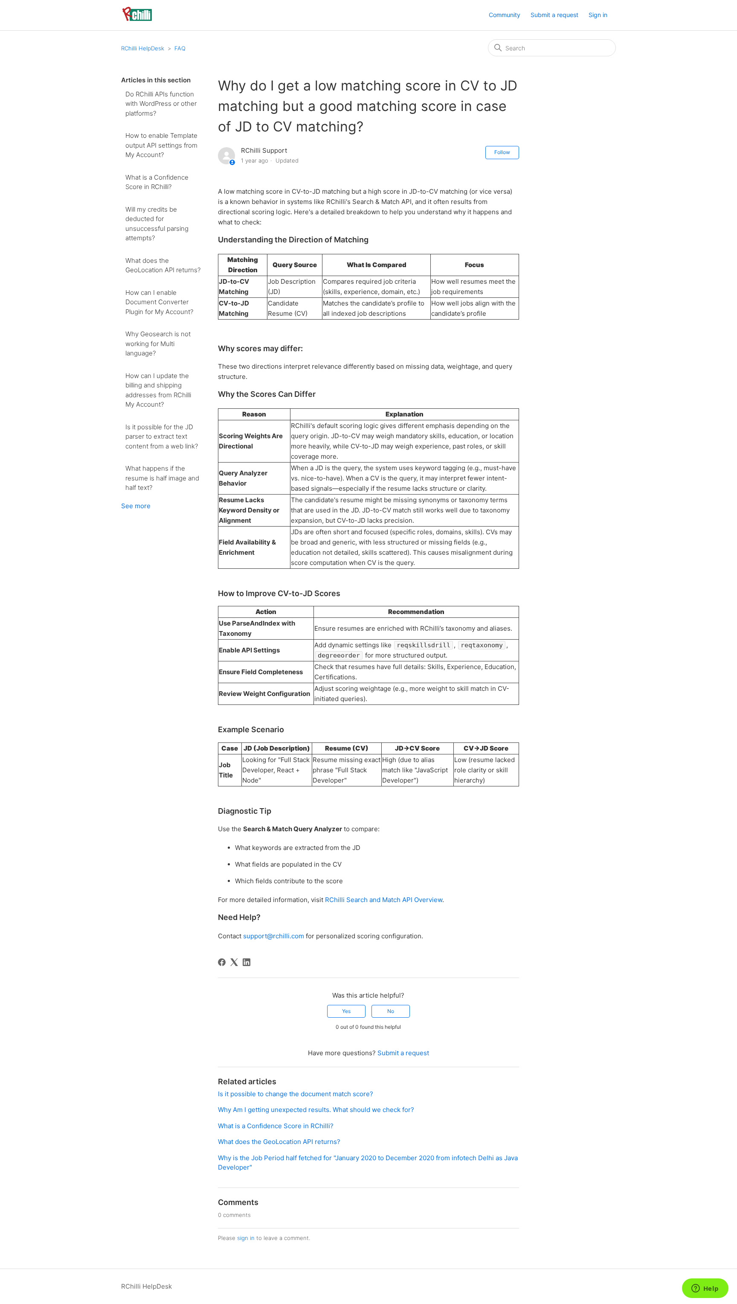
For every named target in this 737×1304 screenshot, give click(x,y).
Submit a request (554, 14)
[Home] (137, 19)
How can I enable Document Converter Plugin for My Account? (159, 302)
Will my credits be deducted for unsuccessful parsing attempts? (157, 223)
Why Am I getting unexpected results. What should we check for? (316, 1110)
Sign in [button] (598, 14)
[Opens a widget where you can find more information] (705, 1289)
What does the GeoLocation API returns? (162, 265)
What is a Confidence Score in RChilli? (157, 182)
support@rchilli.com (273, 936)
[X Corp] (234, 962)
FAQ (180, 48)
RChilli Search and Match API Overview (383, 900)
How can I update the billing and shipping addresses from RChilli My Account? (158, 390)
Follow (502, 152)
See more (136, 506)
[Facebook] (222, 962)
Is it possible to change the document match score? (295, 1094)
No (390, 1011)
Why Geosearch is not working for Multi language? (158, 343)
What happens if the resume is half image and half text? (162, 478)
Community (504, 14)
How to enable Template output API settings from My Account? (161, 145)
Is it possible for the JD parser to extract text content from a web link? (161, 436)
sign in (246, 1237)
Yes (346, 1011)
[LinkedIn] (246, 962)
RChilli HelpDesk (142, 48)
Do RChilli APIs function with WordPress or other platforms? (161, 103)
